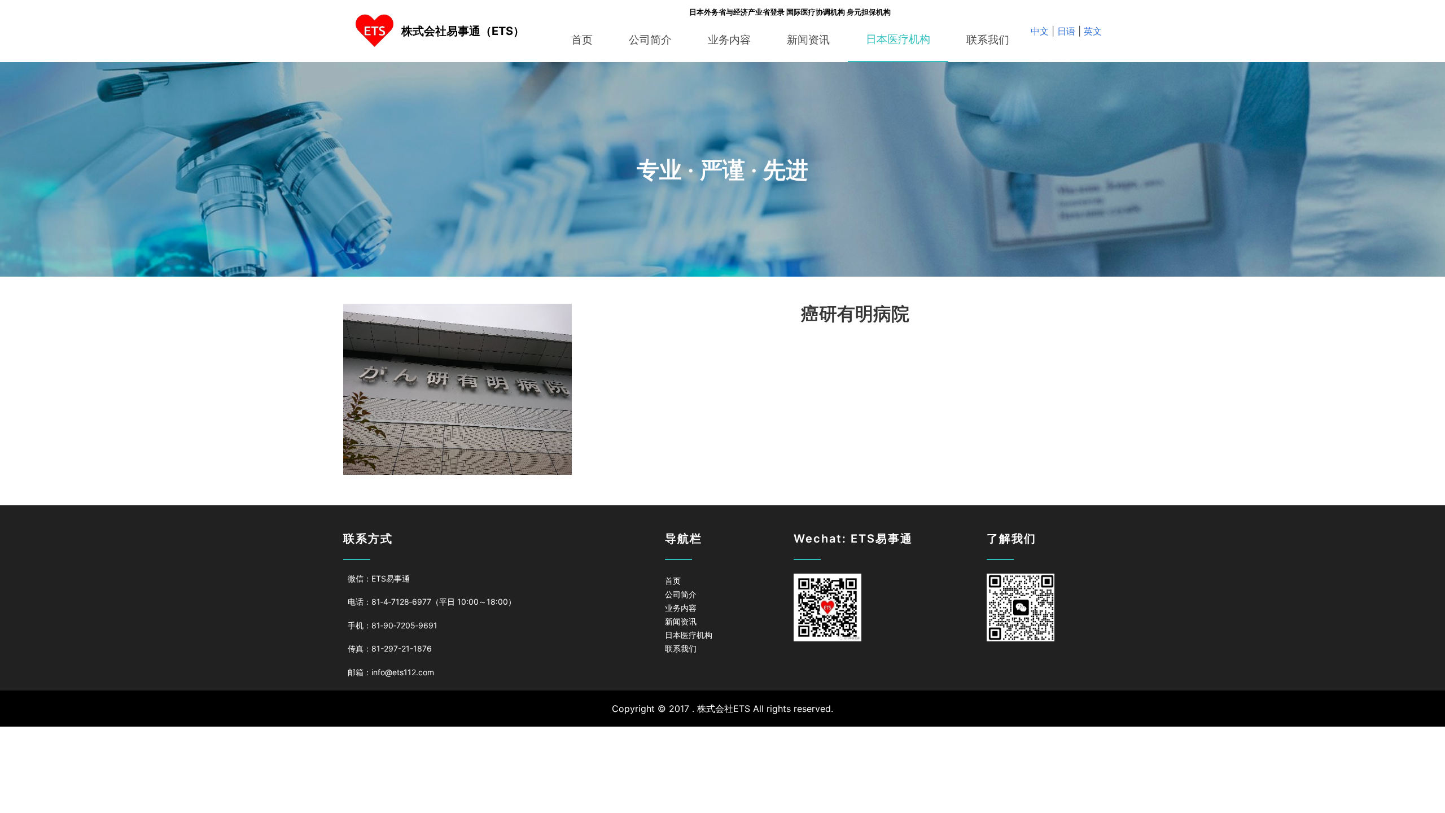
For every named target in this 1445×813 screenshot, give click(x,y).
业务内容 (729, 39)
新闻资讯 (808, 39)
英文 (1091, 31)
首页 (582, 39)
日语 (1066, 31)
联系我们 (987, 39)
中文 (1041, 31)
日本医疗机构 (898, 39)
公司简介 (650, 39)
